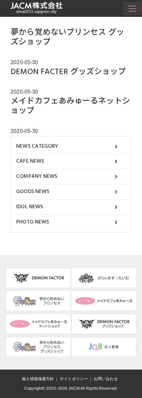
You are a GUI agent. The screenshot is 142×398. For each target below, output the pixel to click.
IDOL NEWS (29, 207)
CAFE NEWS (30, 161)
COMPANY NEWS (36, 176)
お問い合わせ (106, 379)
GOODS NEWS (32, 191)
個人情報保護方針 (38, 379)
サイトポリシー (74, 379)
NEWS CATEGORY (37, 146)
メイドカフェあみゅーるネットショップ (70, 106)
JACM (73, 388)
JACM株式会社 (36, 8)
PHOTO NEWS (32, 222)
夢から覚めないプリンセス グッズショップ (67, 37)
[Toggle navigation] (132, 8)
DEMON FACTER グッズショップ (68, 72)
